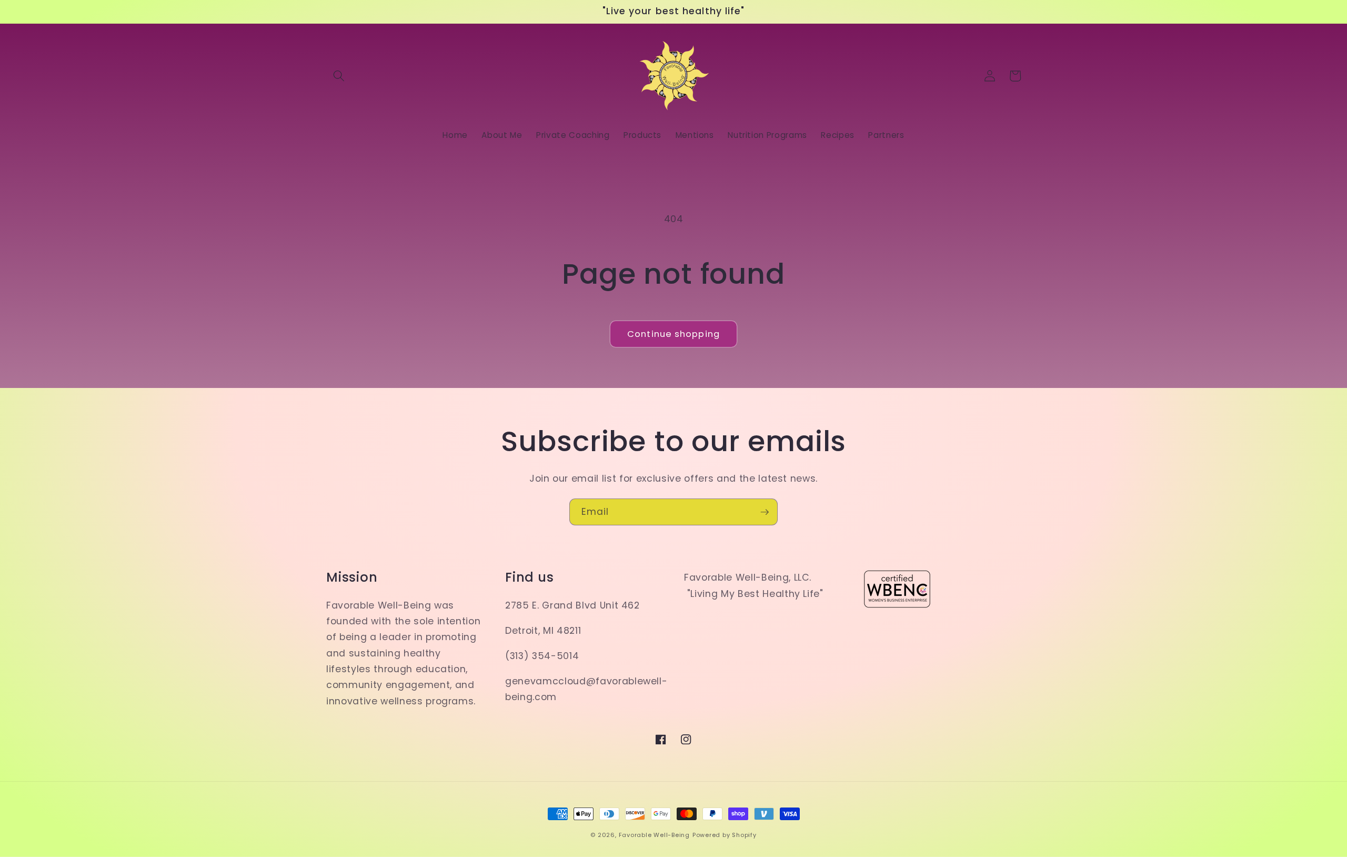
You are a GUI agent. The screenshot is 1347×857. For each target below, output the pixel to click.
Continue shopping (673, 334)
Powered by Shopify (724, 835)
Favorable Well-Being (654, 835)
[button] (338, 75)
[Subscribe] (764, 512)
